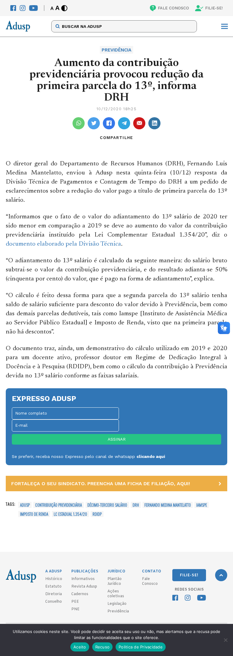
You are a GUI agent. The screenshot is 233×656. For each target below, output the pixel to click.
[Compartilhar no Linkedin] (154, 123)
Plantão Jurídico (114, 581)
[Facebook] (13, 8)
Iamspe (201, 505)
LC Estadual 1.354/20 (70, 514)
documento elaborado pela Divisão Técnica (63, 244)
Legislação (117, 603)
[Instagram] (22, 8)
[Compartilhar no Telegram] (124, 123)
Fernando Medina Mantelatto (167, 505)
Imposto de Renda (34, 514)
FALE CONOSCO (173, 8)
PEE (75, 601)
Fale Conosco (150, 581)
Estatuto (53, 586)
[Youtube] (33, 8)
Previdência (118, 611)
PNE (75, 609)
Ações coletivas (115, 594)
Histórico (53, 579)
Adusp (25, 505)
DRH (136, 505)
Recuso (102, 646)
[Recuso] (225, 640)
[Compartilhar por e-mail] (139, 123)
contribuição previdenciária (58, 505)
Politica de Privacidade (141, 646)
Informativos (83, 579)
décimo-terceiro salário (107, 505)
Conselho (53, 601)
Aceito (79, 646)
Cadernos (79, 594)
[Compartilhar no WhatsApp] (79, 123)
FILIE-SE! (214, 8)
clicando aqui (151, 456)
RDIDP (97, 514)
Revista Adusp (84, 586)
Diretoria (53, 594)
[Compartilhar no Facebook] (109, 123)
